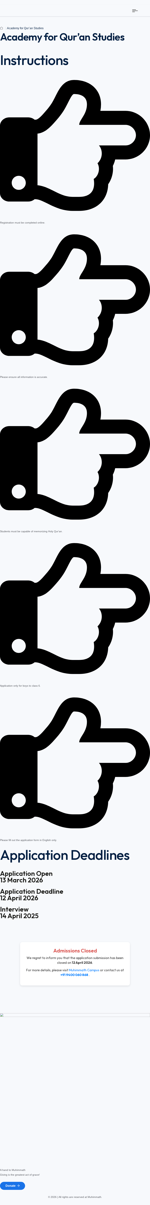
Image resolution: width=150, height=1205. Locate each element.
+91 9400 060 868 (74, 975)
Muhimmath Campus (84, 970)
